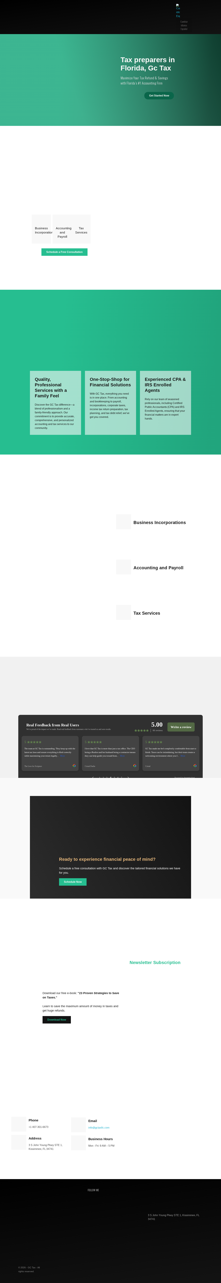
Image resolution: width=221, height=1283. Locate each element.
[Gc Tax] (35, 17)
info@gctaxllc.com (98, 1127)
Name (153, 1084)
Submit (185, 1153)
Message (155, 1129)
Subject (154, 1114)
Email (152, 1099)
